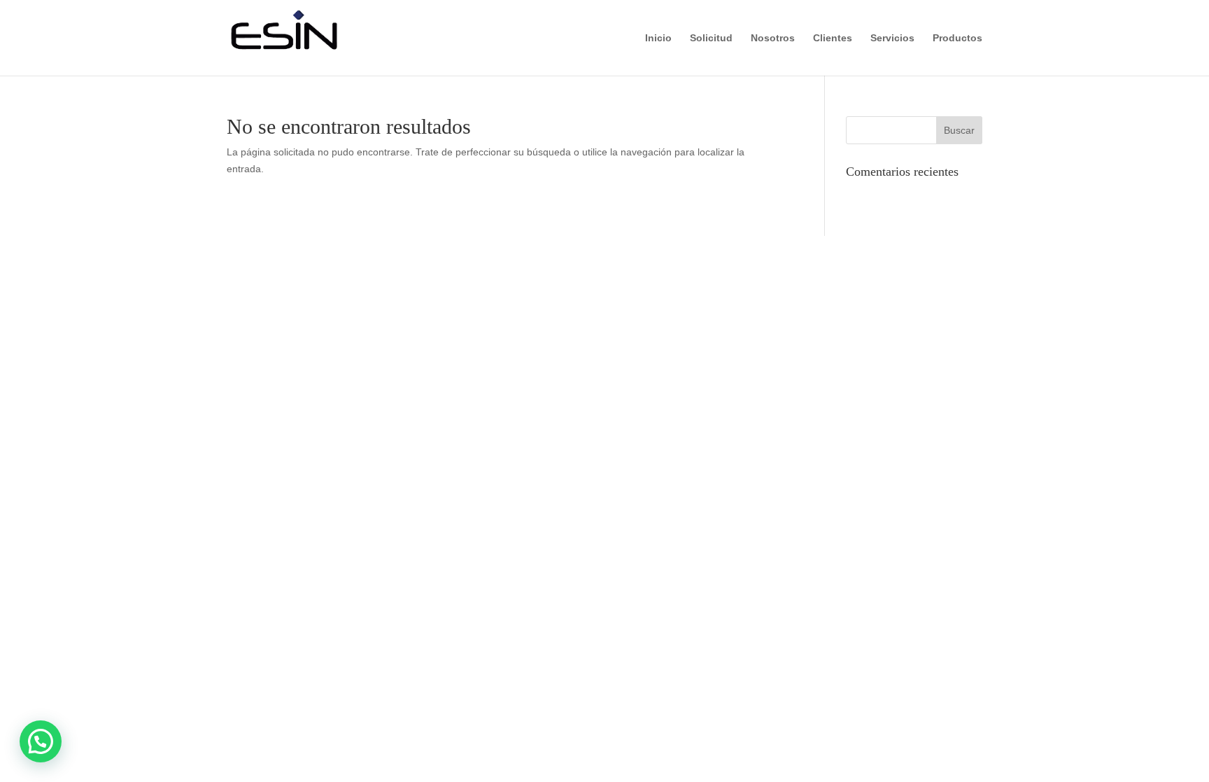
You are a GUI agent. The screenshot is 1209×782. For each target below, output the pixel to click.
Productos (957, 38)
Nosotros (773, 38)
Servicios (892, 38)
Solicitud (711, 38)
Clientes (832, 38)
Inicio (658, 38)
